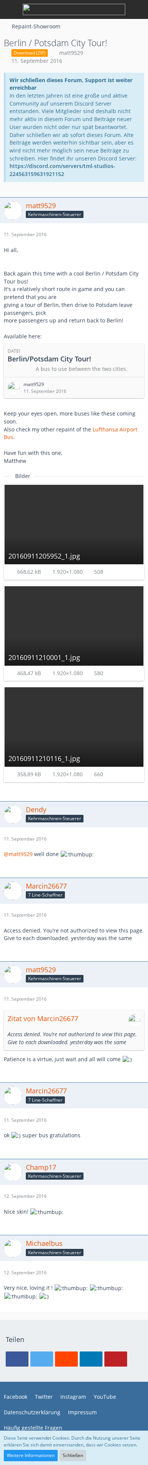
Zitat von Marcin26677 (43, 1018)
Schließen (73, 1455)
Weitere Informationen (31, 1455)
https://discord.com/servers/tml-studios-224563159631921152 (62, 169)
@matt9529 (18, 854)
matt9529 (71, 52)
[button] (17, 1359)
